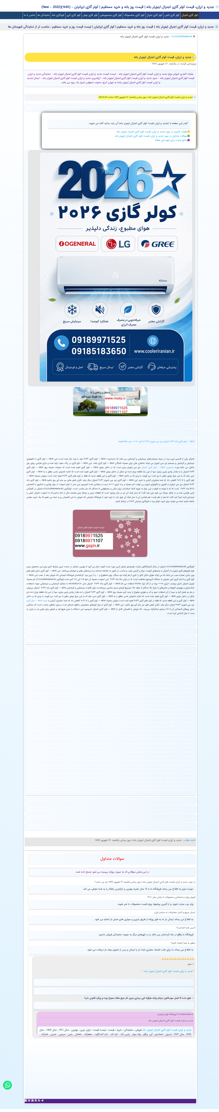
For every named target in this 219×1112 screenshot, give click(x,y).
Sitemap (194, 23)
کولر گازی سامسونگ (134, 15)
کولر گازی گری (73, 15)
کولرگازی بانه (58, 15)
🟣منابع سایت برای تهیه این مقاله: (172, 140)
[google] (33, 1100)
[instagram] (39, 1100)
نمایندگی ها (43, 15)
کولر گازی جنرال (154, 15)
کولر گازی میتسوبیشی (111, 15)
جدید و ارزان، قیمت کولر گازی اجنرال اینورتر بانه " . (167, 971)
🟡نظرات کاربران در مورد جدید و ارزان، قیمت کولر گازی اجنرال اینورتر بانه (153, 132)
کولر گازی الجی (171, 15)
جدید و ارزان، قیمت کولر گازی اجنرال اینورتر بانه (166, 1030)
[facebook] (26, 1100)
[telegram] (42, 1100)
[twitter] (29, 1100)
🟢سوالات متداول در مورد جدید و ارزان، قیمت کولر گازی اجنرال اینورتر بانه (152, 136)
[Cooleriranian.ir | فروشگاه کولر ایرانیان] (116, 382)
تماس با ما (29, 15)
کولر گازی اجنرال (190, 15)
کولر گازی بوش (90, 15)
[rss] (36, 1100)
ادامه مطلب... (188, 840)
